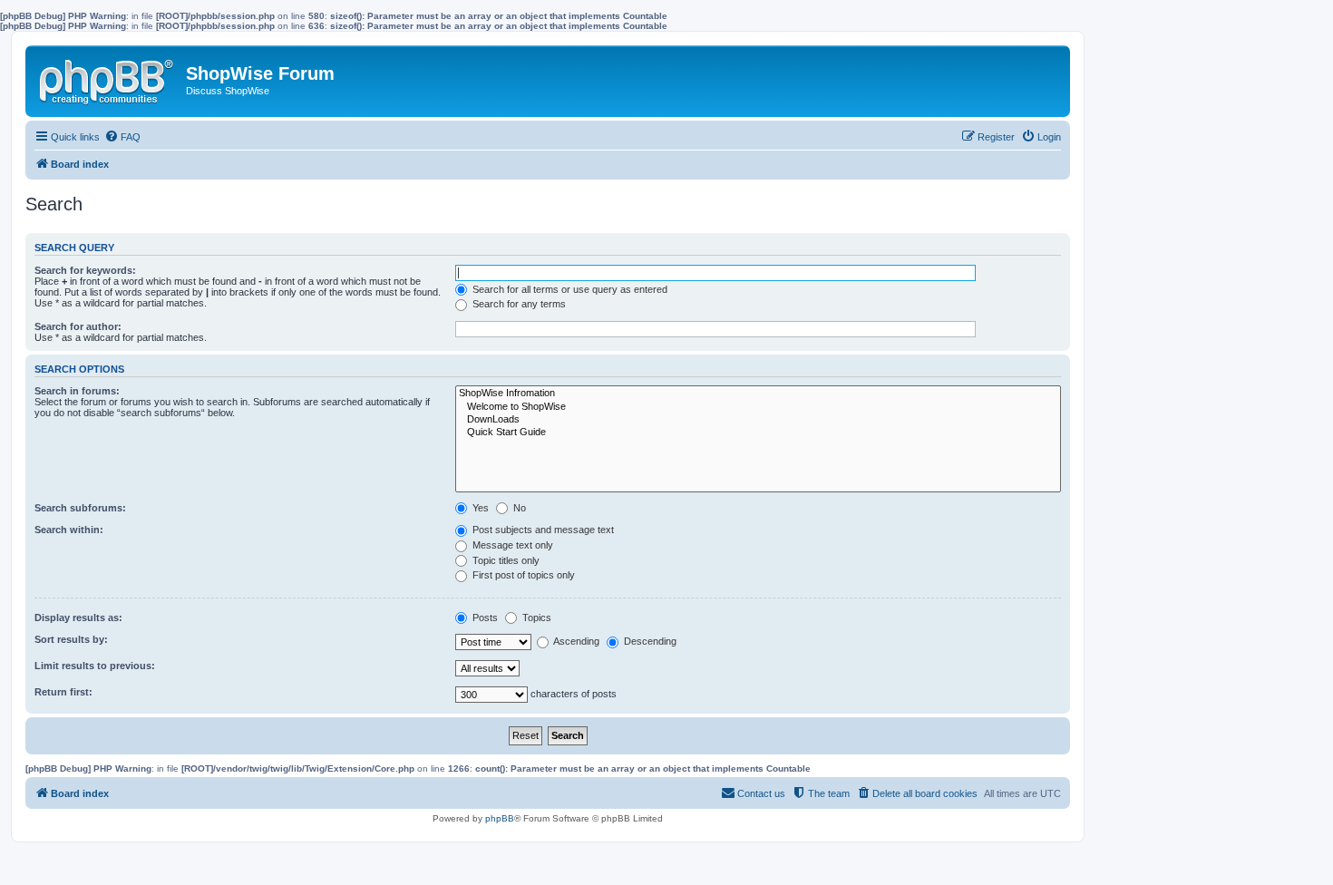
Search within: (68, 529)
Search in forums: (77, 390)
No (518, 507)
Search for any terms (518, 303)
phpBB (499, 818)
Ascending (575, 641)
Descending (648, 641)
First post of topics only (522, 574)
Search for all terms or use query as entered (568, 289)
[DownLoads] (758, 419)
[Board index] (108, 78)
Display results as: (78, 617)
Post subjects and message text (542, 529)
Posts (484, 617)
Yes (479, 507)
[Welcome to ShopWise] (758, 407)
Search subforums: (80, 507)
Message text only (511, 545)
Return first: (63, 691)
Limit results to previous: (94, 665)
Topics (535, 617)
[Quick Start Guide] (758, 432)
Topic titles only (505, 560)
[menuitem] (122, 137)
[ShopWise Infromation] (758, 393)
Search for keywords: (85, 270)
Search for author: (78, 326)
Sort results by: (71, 639)
